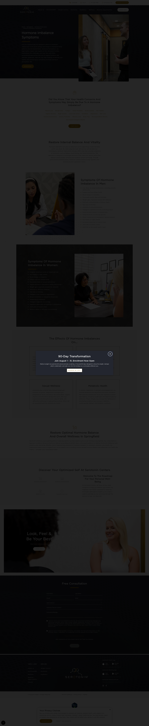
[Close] (110, 354)
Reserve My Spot (74, 370)
